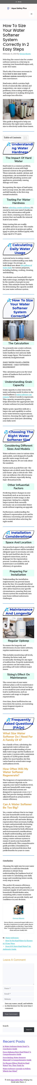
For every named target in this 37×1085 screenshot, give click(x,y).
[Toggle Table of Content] (24, 137)
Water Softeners (12, 938)
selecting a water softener (19, 208)
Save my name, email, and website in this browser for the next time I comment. (19, 1006)
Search (5, 1026)
